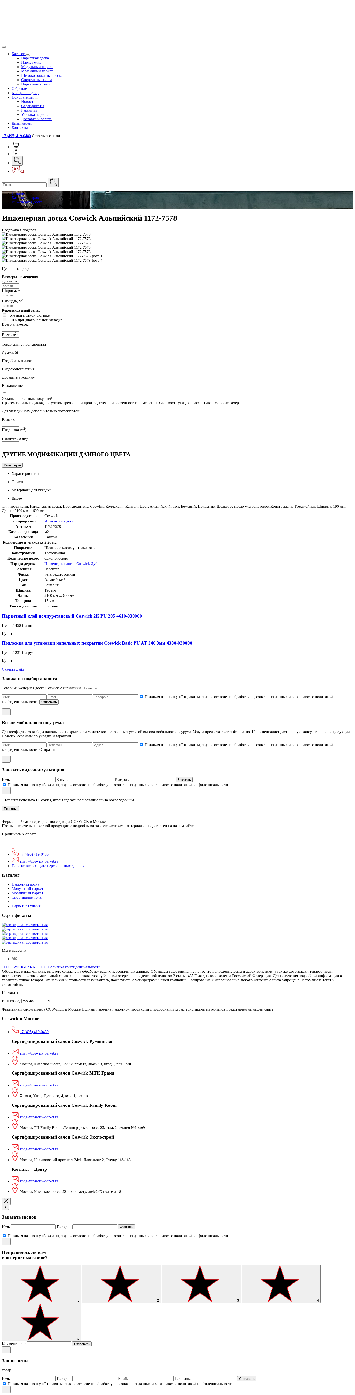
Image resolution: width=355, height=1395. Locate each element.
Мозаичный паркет (37, 71)
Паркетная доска (35, 58)
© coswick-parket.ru (24, 967)
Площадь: (183, 1378)
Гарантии (29, 110)
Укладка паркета (35, 115)
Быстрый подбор (25, 93)
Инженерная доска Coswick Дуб (70, 564)
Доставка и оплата (36, 119)
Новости (28, 101)
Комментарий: (14, 1344)
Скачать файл (13, 669)
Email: (123, 1378)
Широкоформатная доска (42, 75)
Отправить (49, 702)
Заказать (184, 780)
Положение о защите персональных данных (48, 866)
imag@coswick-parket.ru (39, 861)
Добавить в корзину (18, 377)
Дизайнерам (22, 123)
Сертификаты (32, 106)
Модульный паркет (37, 67)
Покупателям (23, 97)
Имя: (6, 779)
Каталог (19, 54)
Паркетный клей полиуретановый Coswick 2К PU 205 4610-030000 (72, 616)
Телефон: (122, 779)
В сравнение (12, 385)
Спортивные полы (36, 80)
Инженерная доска (59, 521)
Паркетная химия (35, 84)
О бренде (19, 88)
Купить (8, 634)
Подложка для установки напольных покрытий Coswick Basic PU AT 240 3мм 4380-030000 (97, 643)
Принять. (10, 808)
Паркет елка (31, 62)
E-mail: (63, 779)
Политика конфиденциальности (74, 967)
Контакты (20, 128)
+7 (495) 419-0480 (16, 136)
